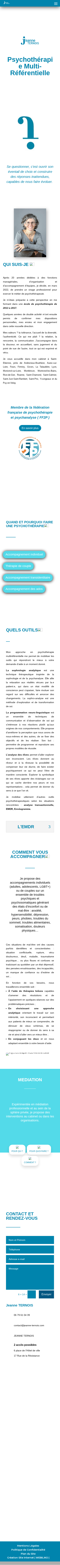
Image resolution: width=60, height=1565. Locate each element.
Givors (30, 367)
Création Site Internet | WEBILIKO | (28, 1557)
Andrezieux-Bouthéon (34, 363)
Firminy (21, 367)
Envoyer (46, 1294)
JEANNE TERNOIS (24, 1335)
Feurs (13, 367)
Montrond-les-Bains (47, 371)
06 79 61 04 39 (22, 1315)
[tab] (24, 554)
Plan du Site (28, 1553)
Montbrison (29, 371)
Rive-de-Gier (9, 375)
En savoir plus (30, 428)
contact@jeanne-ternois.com (29, 1325)
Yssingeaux (45, 379)
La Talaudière (43, 367)
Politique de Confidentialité (28, 1549)
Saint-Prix (33, 379)
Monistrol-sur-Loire (12, 371)
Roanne (20, 375)
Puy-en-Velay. (9, 383)
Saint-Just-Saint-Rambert (15, 379)
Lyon (54, 367)
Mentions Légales (28, 1545)
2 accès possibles (25, 1344)
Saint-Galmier (49, 375)
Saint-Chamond (33, 375)
